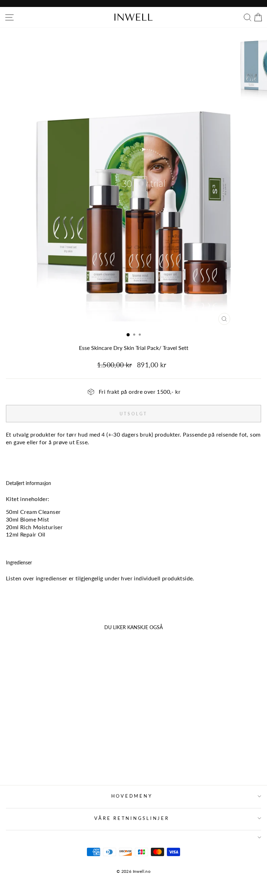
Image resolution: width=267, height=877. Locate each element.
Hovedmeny (132, 796)
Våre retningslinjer (131, 818)
